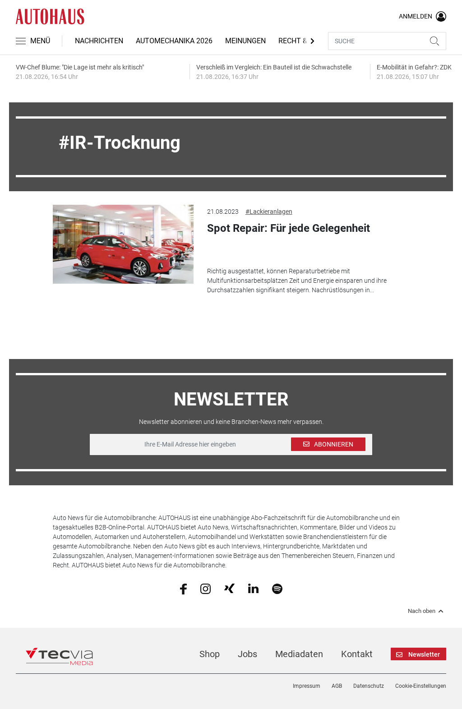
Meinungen (245, 41)
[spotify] (277, 588)
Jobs (247, 654)
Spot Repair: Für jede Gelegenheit (288, 228)
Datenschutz (368, 686)
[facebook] (183, 588)
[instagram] (205, 588)
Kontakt (357, 654)
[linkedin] (253, 588)
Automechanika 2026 (174, 41)
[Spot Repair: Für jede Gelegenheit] (123, 244)
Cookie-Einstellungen (420, 686)
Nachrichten (99, 41)
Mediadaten (299, 654)
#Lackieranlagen (268, 211)
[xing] (229, 588)
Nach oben (421, 611)
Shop (209, 654)
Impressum (306, 686)
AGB (337, 686)
